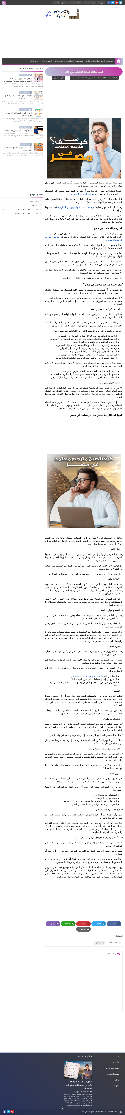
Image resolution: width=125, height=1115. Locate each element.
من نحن (64, 2)
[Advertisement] (62, 38)
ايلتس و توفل (47, 61)
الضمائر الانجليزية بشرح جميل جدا (18, 130)
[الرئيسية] (119, 61)
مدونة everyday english (90, 1111)
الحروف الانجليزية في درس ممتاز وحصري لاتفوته (18, 97)
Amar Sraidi (86, 1091)
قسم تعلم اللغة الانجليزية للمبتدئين (99, 61)
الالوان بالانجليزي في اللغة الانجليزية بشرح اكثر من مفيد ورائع (18, 79)
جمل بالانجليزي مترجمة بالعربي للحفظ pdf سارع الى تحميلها (79, 1085)
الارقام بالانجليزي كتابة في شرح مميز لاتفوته (19, 114)
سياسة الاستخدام (75, 2)
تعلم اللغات (34, 61)
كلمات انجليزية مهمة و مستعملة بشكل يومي (18, 149)
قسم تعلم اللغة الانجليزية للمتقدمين (69, 61)
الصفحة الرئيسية (90, 78)
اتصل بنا (56, 2)
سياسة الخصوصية (89, 2)
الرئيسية (101, 2)
